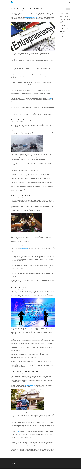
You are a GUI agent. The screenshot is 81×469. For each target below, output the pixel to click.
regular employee (49, 98)
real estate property (27, 341)
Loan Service (25, 10)
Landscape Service (26, 121)
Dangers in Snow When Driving (21, 120)
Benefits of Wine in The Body (20, 195)
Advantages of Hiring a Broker (21, 287)
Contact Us (49, 2)
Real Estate (25, 289)
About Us (44, 2)
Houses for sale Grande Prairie (30, 385)
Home (40, 2)
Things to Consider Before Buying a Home (25, 371)
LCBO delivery (45, 209)
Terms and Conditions (63, 2)
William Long (14, 10)
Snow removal (40, 132)
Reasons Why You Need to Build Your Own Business (28, 8)
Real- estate (18, 431)
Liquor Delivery (25, 197)
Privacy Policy (55, 2)
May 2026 (13, 463)
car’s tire (14, 184)
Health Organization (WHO (24, 248)
